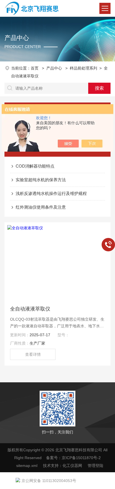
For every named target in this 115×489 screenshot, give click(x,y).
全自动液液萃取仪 (30, 309)
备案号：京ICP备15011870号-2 (73, 457)
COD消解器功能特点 (35, 166)
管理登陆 (95, 465)
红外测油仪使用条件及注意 (41, 207)
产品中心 (54, 68)
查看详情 (33, 354)
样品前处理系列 (83, 68)
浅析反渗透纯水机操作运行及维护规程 (51, 193)
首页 (35, 68)
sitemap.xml (26, 465)
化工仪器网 (72, 465)
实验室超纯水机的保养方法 (41, 179)
